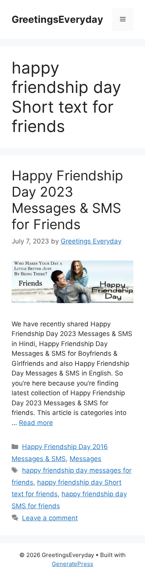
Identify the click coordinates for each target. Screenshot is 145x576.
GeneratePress (72, 563)
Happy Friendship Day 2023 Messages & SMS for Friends (67, 199)
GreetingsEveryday (57, 19)
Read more (36, 423)
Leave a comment (50, 518)
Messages (85, 459)
